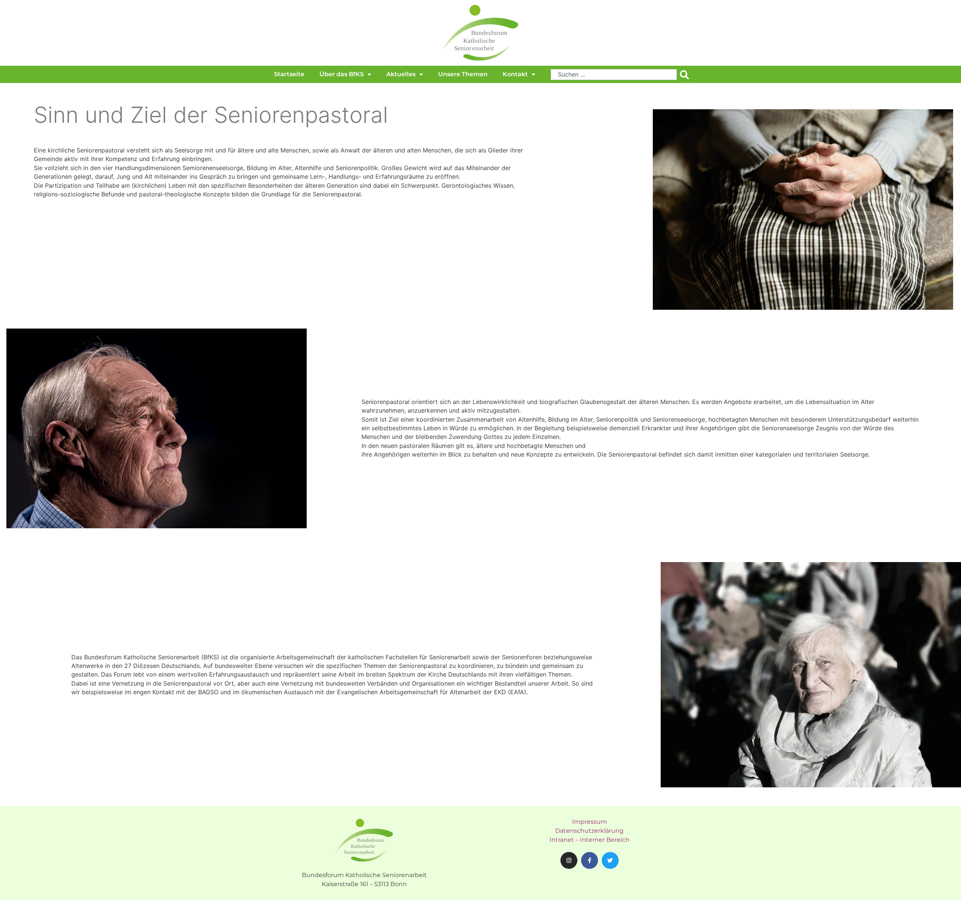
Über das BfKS (341, 74)
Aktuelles (401, 74)
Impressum (589, 821)
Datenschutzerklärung (589, 830)
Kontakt (515, 74)
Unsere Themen (463, 74)
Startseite (289, 74)
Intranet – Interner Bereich (590, 839)
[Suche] (686, 74)
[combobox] (614, 74)
